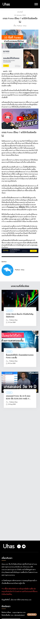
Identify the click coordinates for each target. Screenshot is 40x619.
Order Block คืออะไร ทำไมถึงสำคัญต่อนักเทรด (19, 315)
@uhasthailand (19, 615)
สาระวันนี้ (20, 12)
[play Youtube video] (20, 119)
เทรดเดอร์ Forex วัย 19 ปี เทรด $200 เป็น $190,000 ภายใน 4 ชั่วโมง (18, 397)
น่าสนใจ (9, 352)
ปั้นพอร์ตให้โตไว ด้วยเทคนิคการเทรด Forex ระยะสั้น (19, 356)
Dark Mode (32, 615)
